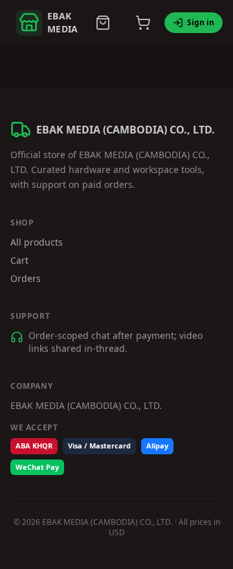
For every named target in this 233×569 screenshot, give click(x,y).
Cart (19, 260)
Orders (25, 278)
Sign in (200, 22)
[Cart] (143, 23)
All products (36, 242)
